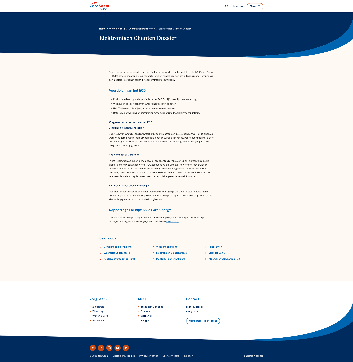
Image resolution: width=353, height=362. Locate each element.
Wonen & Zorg (100, 316)
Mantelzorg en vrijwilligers (170, 259)
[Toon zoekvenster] (226, 6)
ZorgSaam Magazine (152, 306)
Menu (253, 6)
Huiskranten (215, 247)
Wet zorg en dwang (166, 247)
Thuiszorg (98, 311)
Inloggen (238, 6)
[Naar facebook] (93, 348)
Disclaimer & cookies (124, 356)
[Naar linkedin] (101, 348)
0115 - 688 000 (194, 307)
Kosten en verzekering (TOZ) (119, 259)
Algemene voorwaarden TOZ (224, 259)
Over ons (145, 311)
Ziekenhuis (98, 306)
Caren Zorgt (172, 221)
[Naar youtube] (117, 348)
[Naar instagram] (109, 348)
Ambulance (98, 320)
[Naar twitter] (126, 348)
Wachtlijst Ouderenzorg (117, 253)
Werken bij (146, 316)
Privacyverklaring (148, 356)
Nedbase (258, 356)
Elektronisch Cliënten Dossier (172, 253)
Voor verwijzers (171, 356)
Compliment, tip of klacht (203, 321)
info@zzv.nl (192, 311)
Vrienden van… (217, 253)
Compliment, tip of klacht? (118, 247)
